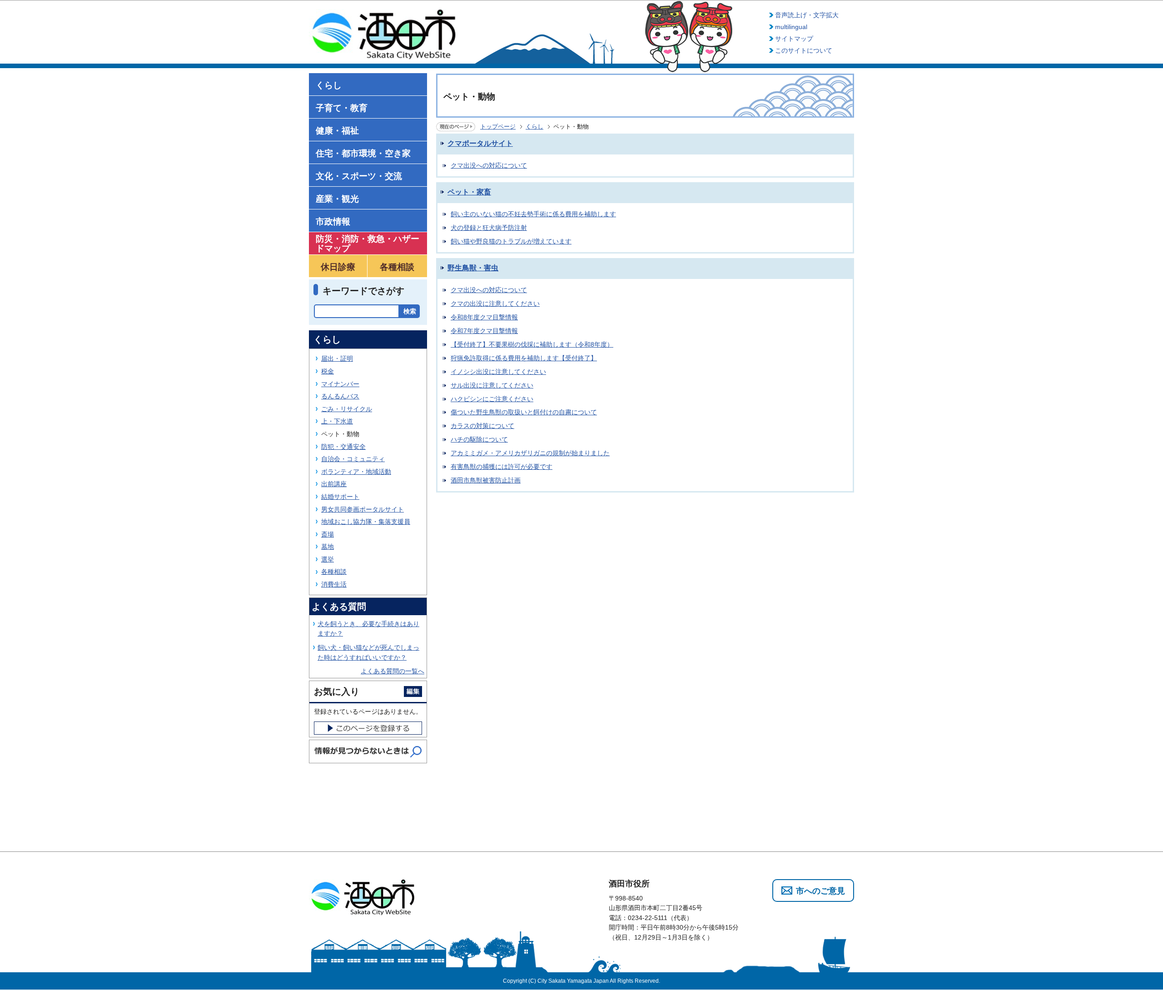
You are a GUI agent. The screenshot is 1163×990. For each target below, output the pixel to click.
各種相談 (334, 571)
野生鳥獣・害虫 (472, 268)
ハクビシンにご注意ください (492, 399)
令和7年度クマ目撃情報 (484, 330)
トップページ (498, 126)
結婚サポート (340, 496)
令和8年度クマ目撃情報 (484, 317)
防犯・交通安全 (343, 446)
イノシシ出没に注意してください (498, 371)
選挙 (327, 559)
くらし (534, 126)
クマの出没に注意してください (495, 303)
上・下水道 (337, 421)
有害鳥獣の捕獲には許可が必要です (501, 466)
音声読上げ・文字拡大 (807, 15)
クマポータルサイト (480, 143)
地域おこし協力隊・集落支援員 (365, 521)
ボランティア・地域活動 (356, 471)
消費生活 (334, 584)
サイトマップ (794, 38)
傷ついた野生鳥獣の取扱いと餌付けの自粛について (524, 412)
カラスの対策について (482, 425)
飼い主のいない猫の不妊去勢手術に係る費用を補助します (533, 214)
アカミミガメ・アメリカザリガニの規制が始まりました (530, 453)
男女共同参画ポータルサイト (362, 509)
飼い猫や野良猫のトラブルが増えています (511, 241)
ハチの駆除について (479, 439)
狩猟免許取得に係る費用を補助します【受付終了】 (524, 358)
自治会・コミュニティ (353, 459)
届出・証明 (337, 358)
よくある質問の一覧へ (392, 671)
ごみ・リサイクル (346, 409)
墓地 (327, 546)
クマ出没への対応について (489, 165)
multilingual (791, 26)
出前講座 (334, 484)
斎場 (327, 534)
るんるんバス (340, 396)
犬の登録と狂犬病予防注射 (489, 227)
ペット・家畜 (469, 192)
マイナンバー (340, 384)
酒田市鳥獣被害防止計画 (486, 480)
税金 (327, 371)
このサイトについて (803, 50)
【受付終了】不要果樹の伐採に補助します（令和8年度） (532, 344)
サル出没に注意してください (492, 385)
